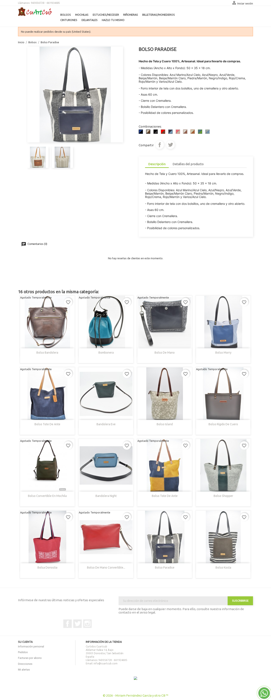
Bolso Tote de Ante (47, 424)
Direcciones (25, 663)
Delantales (90, 19)
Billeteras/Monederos (158, 14)
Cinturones (68, 19)
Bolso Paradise (164, 567)
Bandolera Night (106, 496)
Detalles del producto (188, 164)
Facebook (67, 623)
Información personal (31, 646)
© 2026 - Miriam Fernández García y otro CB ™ (135, 695)
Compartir (159, 145)
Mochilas (81, 14)
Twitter (77, 623)
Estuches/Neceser (106, 14)
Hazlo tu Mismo (113, 19)
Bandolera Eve (106, 424)
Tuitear (170, 145)
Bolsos (65, 14)
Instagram (87, 623)
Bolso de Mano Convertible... (106, 567)
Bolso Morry (223, 352)
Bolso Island (165, 424)
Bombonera (106, 352)
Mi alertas (24, 669)
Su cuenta (25, 641)
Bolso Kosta (223, 567)
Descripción (157, 164)
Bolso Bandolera (47, 352)
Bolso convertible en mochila (47, 496)
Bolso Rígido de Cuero (223, 424)
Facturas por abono (30, 658)
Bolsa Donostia (47, 567)
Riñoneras (130, 14)
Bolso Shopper (223, 496)
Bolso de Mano (165, 352)
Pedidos (23, 652)
